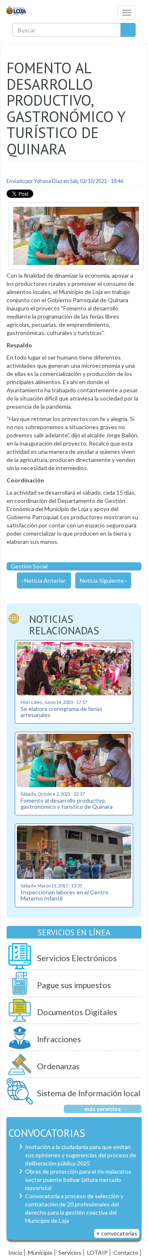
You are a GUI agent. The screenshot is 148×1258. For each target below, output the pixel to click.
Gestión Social (29, 566)
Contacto (125, 1252)
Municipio (40, 1252)
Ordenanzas (58, 1066)
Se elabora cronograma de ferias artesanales (61, 711)
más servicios (102, 1108)
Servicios (69, 1252)
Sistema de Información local (88, 1093)
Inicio (15, 1252)
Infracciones (59, 1039)
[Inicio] (16, 10)
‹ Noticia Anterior (43, 580)
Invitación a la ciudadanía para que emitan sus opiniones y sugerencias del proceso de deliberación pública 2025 (80, 1155)
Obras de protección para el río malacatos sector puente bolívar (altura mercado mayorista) (78, 1179)
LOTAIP (97, 1252)
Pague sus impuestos (74, 985)
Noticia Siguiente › (103, 580)
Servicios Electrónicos (77, 958)
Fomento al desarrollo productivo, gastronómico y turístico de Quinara (67, 803)
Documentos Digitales (77, 1012)
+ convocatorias (116, 1233)
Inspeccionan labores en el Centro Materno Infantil (65, 895)
